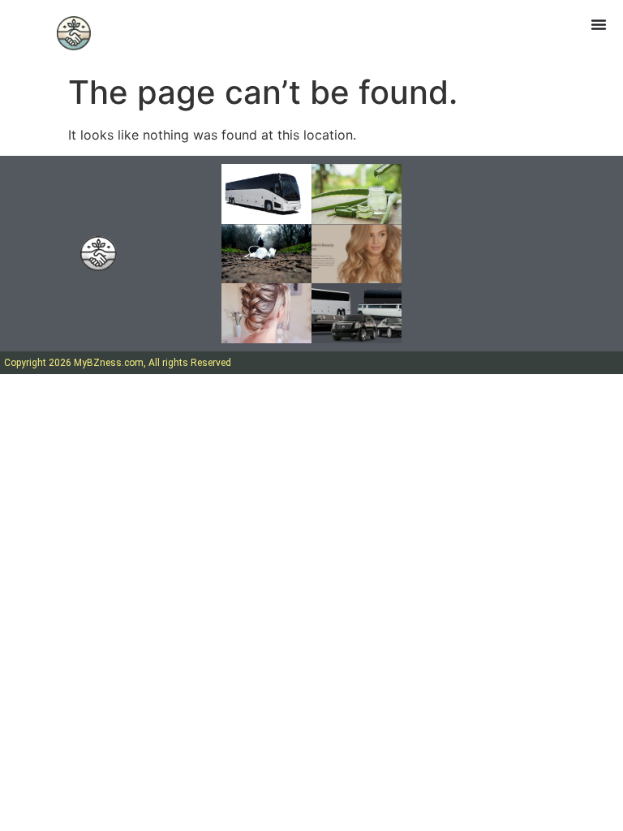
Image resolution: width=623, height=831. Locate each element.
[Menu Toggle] (599, 24)
